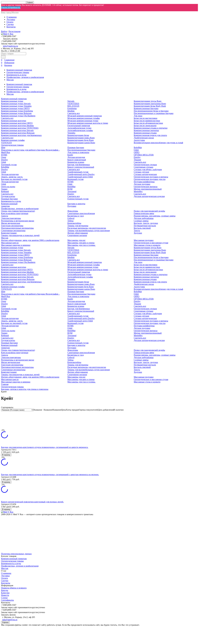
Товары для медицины (77, 225)
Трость (137, 230)
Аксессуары (139, 140)
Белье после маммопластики (147, 120)
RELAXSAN (73, 106)
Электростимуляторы (11, 218)
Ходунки (138, 233)
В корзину (6, 455)
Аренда (4, 216)
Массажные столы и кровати (147, 245)
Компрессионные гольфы (13, 140)
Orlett (3, 162)
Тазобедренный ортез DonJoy (81, 174)
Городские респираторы (12, 225)
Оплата (9, 22)
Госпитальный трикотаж (78, 125)
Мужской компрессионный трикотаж (84, 116)
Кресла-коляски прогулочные (14, 213)
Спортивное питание (77, 235)
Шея (3, 147)
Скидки (10, 24)
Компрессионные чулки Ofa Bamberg (18, 116)
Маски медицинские (10, 223)
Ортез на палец (8, 186)
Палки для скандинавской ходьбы (149, 211)
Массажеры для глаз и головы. (81, 245)
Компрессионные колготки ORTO (17, 123)
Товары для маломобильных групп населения (88, 230)
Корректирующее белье (78, 135)
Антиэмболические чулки (79, 128)
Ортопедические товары (17, 72)
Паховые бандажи (9, 199)
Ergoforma (72, 108)
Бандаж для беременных (78, 164)
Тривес (4, 189)
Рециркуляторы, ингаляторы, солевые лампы (154, 216)
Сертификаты (7, 600)
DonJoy (4, 160)
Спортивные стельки (143, 167)
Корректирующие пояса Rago (81, 138)
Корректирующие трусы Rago (147, 101)
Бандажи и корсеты (76, 203)
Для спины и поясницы (78, 152)
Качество (5, 593)
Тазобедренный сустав (77, 172)
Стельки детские (141, 172)
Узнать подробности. (10, 7)
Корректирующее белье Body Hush (150, 106)
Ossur (3, 157)
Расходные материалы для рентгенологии (86, 228)
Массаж (10, 80)
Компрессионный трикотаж (19, 70)
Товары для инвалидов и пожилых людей (20, 235)
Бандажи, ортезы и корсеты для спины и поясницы (24, 389)
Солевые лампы (141, 221)
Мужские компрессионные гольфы (83, 118)
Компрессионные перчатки (146, 130)
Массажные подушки (144, 240)
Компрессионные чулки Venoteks (16, 106)
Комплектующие (9, 233)
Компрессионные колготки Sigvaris (17, 130)
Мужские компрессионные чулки (82, 120)
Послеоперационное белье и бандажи (151, 111)
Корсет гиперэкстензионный (80, 167)
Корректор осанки (75, 162)
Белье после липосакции (145, 125)
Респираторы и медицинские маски (17, 221)
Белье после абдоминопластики (148, 123)
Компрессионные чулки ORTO (15, 108)
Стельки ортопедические (145, 174)
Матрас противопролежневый (148, 189)
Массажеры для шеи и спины (80, 243)
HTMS (4, 155)
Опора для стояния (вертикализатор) (18, 211)
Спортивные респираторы (13, 230)
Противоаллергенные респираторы (17, 228)
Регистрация (14, 31)
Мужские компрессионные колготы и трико (87, 123)
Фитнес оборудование (77, 233)
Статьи (4, 597)
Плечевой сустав (9, 164)
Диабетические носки (144, 138)
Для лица (138, 116)
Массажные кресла (10, 243)
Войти (4, 31)
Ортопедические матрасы (145, 186)
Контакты (11, 27)
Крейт (70, 155)
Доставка (10, 19)
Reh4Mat (5, 167)
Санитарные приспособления (81, 213)
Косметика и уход (75, 216)
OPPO (136, 152)
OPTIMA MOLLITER (144, 155)
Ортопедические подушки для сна (149, 179)
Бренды (4, 590)
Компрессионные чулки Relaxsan (16, 113)
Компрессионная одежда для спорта (150, 135)
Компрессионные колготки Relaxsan (18, 133)
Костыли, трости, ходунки (146, 223)
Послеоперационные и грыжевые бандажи (153, 113)
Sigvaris (70, 101)
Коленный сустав (75, 179)
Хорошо (5, 622)
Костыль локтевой (142, 228)
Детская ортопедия (10, 174)
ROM (69, 189)
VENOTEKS (73, 103)
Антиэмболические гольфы (80, 130)
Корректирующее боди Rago (80, 140)
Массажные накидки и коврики (15, 245)
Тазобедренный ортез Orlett (80, 177)
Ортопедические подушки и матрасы (151, 177)
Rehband (5, 191)
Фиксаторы (72, 211)
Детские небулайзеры (144, 218)
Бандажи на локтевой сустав (14, 179)
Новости (5, 595)
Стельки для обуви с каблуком (148, 169)
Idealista (70, 111)
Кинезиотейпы (74, 223)
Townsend (71, 191)
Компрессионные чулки (12, 101)
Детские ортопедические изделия (149, 196)
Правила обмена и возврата (14, 588)
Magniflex (138, 191)
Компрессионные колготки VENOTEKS (19, 128)
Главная (4, 384)
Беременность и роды (16, 75)
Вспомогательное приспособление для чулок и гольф (158, 142)
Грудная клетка (8, 196)
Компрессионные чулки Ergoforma (17, 111)
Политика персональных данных (16, 554)
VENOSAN (6, 142)
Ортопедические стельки (145, 164)
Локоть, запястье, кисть (12, 177)
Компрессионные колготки (13, 120)
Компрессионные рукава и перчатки (150, 128)
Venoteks (71, 133)
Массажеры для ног (76, 240)
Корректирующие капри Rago (81, 142)
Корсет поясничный (76, 160)
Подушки (71, 206)
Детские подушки (142, 184)
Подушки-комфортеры (144, 182)
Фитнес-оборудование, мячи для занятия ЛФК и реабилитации (30, 240)
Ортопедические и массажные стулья (151, 243)
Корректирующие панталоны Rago (150, 103)
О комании (11, 17)
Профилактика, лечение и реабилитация (25, 77)
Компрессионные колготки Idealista (17, 125)
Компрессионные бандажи (146, 108)
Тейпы (70, 221)
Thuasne (137, 160)
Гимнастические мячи (144, 213)
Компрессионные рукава (145, 133)
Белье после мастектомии (145, 118)
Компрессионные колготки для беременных (21, 135)
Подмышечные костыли (145, 225)
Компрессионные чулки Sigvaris (16, 103)
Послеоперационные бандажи (81, 150)
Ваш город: (10, 12)
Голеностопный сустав (78, 199)
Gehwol (70, 218)
